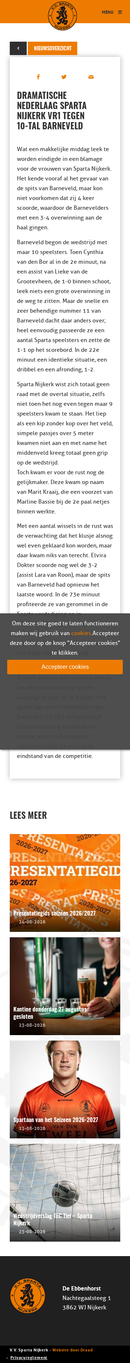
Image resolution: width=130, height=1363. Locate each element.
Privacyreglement (28, 1357)
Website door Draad (72, 1349)
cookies (81, 633)
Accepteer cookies (65, 667)
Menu (107, 11)
